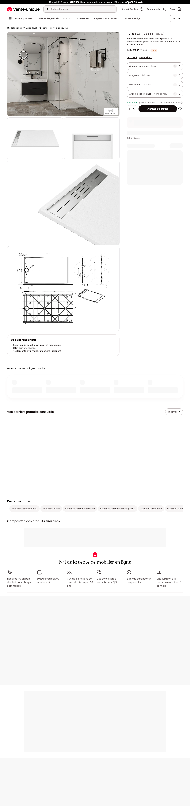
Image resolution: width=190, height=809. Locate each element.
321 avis (159, 34)
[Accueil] (8, 28)
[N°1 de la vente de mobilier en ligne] (23, 9)
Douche (43, 28)
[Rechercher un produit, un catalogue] (46, 9)
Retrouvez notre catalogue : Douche (26, 368)
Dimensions (145, 57)
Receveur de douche (58, 28)
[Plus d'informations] (181, 102)
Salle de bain (17, 28)
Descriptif (132, 57)
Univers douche (31, 28)
